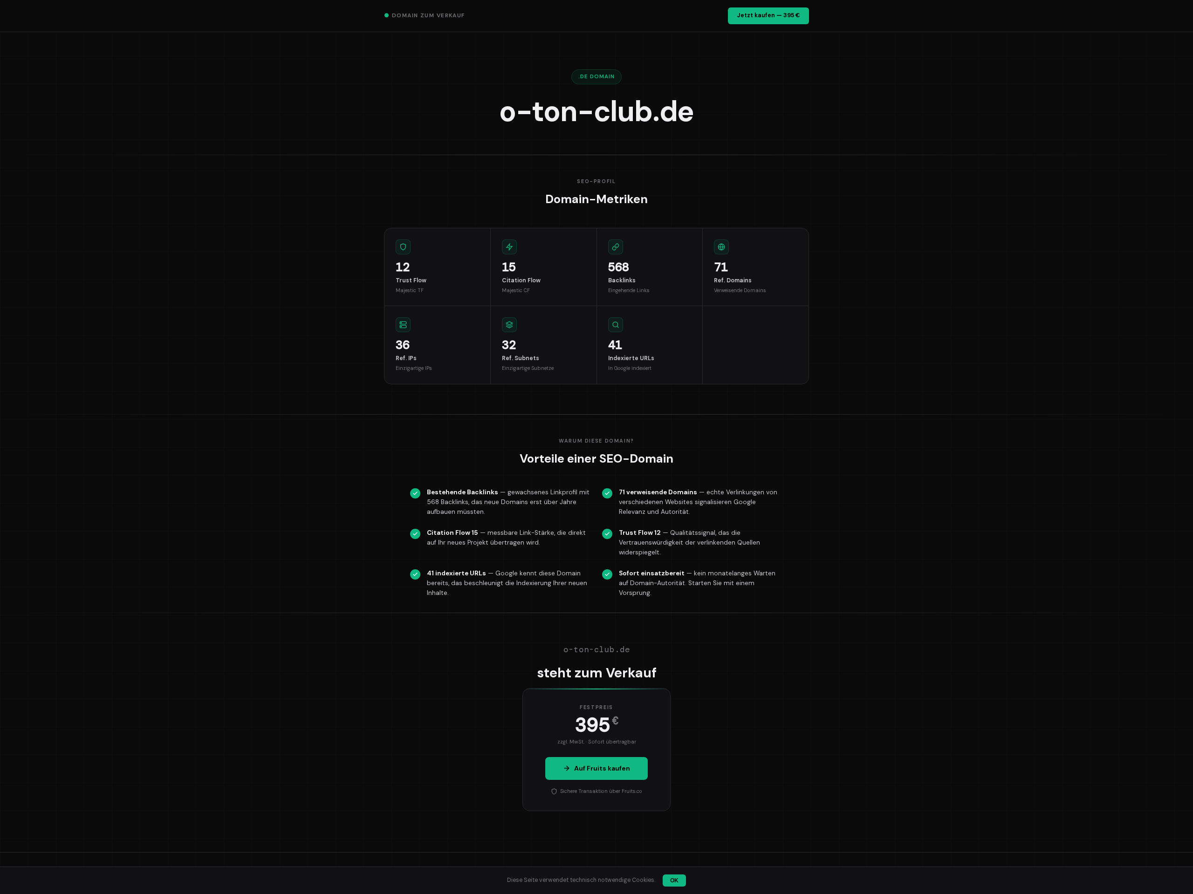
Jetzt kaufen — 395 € (768, 15)
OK (674, 880)
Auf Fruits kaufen (602, 768)
